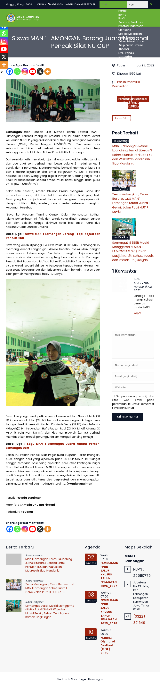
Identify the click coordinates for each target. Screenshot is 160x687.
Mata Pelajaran (128, 118)
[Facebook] (9, 529)
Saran (122, 294)
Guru (121, 129)
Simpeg (123, 61)
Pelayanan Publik (129, 279)
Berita (122, 15)
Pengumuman (128, 244)
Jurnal (122, 275)
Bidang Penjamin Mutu (133, 87)
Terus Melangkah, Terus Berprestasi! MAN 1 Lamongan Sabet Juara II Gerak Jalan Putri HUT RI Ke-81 (49, 588)
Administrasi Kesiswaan (134, 76)
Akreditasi (125, 64)
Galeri (122, 172)
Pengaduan (126, 298)
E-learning (125, 133)
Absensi (123, 49)
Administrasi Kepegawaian (136, 68)
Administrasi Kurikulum (133, 72)
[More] (47, 71)
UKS (120, 210)
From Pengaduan (130, 302)
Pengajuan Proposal (131, 95)
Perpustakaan (127, 202)
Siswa (122, 152)
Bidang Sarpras (128, 156)
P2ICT (122, 206)
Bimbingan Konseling (132, 195)
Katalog (123, 263)
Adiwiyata (125, 229)
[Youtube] (32, 71)
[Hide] (1, 72)
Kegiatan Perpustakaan (134, 271)
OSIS (121, 148)
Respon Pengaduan (131, 306)
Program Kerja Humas (133, 168)
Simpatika (125, 57)
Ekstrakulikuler (127, 145)
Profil (121, 18)
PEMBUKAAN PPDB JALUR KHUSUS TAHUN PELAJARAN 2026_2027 (109, 574)
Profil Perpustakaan (131, 260)
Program (124, 214)
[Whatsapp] (17, 71)
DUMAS (123, 290)
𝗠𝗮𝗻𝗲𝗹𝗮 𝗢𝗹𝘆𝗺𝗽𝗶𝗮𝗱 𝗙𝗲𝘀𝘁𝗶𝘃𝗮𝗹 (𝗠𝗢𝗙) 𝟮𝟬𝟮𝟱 (107, 645)
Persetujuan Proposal (132, 99)
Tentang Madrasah (131, 22)
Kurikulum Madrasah (132, 110)
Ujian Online (126, 126)
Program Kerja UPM (131, 91)
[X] (40, 71)
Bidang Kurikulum (130, 106)
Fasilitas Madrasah (130, 160)
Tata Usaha (126, 37)
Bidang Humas (128, 164)
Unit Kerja (124, 30)
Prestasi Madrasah (130, 26)
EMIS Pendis (126, 53)
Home (122, 11)
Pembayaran (127, 179)
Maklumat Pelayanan (132, 282)
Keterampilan (127, 217)
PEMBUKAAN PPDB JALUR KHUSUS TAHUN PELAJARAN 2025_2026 (109, 611)
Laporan (123, 191)
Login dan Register (130, 267)
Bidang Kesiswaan (130, 141)
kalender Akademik (131, 114)
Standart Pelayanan (131, 286)
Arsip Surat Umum (130, 45)
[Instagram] (24, 71)
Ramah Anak (127, 233)
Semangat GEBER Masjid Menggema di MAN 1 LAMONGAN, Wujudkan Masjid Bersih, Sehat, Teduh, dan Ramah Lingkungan (49, 611)
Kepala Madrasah (130, 34)
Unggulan (124, 225)
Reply (137, 313)
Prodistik (124, 221)
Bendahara (125, 175)
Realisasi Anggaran (131, 103)
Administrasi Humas (131, 83)
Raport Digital (127, 137)
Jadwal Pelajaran (129, 122)
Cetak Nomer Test (130, 248)
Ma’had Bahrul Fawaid (133, 198)
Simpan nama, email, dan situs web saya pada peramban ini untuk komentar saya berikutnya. (133, 402)
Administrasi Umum (131, 41)
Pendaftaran (127, 240)
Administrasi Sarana (131, 80)
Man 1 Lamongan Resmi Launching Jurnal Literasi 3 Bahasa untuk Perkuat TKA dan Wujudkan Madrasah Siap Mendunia (48, 564)
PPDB (121, 237)
